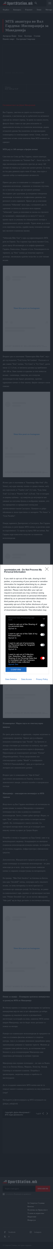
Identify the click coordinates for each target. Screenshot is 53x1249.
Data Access (26, 679)
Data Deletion (11, 679)
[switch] (42, 625)
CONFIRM (16, 670)
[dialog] (26, 624)
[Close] (47, 570)
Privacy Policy (42, 679)
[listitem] (26, 619)
